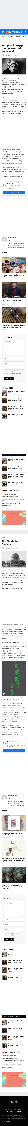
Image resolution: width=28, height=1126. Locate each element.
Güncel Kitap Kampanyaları (9, 494)
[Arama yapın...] (25, 32)
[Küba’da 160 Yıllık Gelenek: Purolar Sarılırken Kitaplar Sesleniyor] (14, 315)
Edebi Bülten (8, 55)
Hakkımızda (7, 1107)
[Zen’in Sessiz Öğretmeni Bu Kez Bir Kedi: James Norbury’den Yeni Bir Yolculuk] (14, 848)
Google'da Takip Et (14, 192)
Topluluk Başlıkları (11, 491)
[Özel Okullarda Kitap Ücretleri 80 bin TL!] (14, 265)
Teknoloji (10, 36)
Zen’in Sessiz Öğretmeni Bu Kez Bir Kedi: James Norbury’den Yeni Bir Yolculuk (13, 860)
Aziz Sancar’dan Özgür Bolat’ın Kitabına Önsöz (12, 301)
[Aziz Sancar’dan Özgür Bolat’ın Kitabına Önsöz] (14, 290)
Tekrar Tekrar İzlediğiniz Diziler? (10, 496)
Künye (7, 1109)
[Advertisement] (14, 15)
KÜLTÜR (18, 455)
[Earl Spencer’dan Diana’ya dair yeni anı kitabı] (4, 416)
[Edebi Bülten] (14, 32)
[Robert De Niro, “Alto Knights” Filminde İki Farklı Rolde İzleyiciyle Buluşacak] (14, 875)
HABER (4, 455)
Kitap (3, 537)
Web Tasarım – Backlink (14, 1111)
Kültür (18, 36)
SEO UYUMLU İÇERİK (15, 1109)
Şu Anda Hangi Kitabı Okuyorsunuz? (11, 503)
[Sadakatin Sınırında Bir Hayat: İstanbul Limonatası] (14, 823)
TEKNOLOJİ (11, 455)
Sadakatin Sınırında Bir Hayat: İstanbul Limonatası (12, 834)
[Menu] (3, 32)
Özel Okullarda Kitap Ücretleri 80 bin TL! (13, 276)
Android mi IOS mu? (7, 505)
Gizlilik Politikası (17, 1107)
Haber (3, 36)
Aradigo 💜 (9, 1121)
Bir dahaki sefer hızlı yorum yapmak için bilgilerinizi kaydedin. (13, 372)
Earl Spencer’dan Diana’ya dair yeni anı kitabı (16, 415)
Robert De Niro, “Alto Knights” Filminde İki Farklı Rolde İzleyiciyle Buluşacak (13, 887)
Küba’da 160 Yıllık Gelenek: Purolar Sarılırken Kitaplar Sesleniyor (13, 326)
